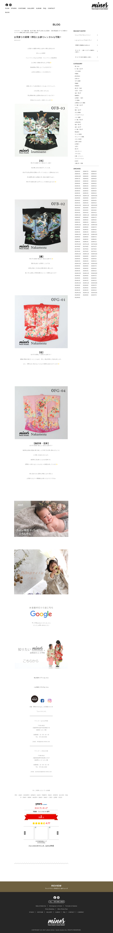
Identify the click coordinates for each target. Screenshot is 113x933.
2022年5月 (85, 200)
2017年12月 (78, 244)
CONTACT (51, 8)
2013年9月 (77, 285)
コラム (76, 107)
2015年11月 (86, 263)
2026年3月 (85, 173)
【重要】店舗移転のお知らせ (82, 45)
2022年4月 (94, 200)
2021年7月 (94, 207)
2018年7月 (94, 236)
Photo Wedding (49, 909)
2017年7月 (94, 246)
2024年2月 (85, 186)
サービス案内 (62, 30)
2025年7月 (77, 178)
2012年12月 (78, 292)
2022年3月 (77, 203)
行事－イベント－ (79, 156)
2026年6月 (94, 171)
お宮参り (32, 32)
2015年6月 (77, 268)
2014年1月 (94, 280)
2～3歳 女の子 (79, 105)
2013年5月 (85, 287)
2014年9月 (77, 275)
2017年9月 (77, 246)
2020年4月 (94, 220)
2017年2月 (85, 251)
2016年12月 (78, 254)
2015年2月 (85, 270)
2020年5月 (85, 220)
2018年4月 (94, 239)
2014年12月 (78, 273)
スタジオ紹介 (78, 139)
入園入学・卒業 (79, 163)
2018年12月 (78, 234)
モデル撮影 (78, 81)
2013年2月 (85, 290)
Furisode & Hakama (71, 906)
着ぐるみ (77, 66)
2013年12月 (78, 283)
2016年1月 (94, 261)
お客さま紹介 (26, 32)
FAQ (44, 8)
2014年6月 (77, 278)
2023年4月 (94, 190)
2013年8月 (85, 285)
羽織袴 (76, 83)
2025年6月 (85, 178)
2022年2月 (85, 203)
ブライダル (78, 153)
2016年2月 (85, 261)
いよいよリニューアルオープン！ (83, 40)
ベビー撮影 (24, 30)
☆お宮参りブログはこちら (41, 687)
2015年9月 (77, 266)
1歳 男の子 (78, 93)
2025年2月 (94, 181)
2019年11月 (86, 224)
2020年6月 (77, 220)
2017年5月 (85, 249)
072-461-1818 (56, 901)
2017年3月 (77, 251)
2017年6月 (77, 249)
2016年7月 (94, 256)
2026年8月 (77, 171)
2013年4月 (94, 287)
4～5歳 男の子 (79, 129)
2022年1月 (94, 203)
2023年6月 (77, 190)
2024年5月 (94, 183)
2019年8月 (85, 227)
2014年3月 (77, 280)
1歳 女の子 (78, 127)
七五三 (76, 146)
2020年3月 (77, 222)
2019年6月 (77, 229)
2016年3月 (77, 261)
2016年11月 (86, 254)
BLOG (7, 12)
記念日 (36, 32)
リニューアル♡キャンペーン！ (83, 35)
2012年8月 (85, 295)
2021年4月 (94, 210)
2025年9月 (85, 176)
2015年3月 (77, 270)
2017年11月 (86, 244)
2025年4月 (77, 181)
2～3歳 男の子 (79, 119)
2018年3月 (77, 241)
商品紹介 (56, 30)
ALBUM (38, 8)
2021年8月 (85, 207)
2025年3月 (85, 181)
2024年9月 (77, 183)
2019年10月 (94, 224)
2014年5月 (85, 278)
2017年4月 (94, 249)
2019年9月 (77, 227)
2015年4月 (94, 268)
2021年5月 (85, 210)
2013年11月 (86, 283)
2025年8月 (94, 176)
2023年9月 (85, 188)
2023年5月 (85, 190)
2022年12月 (78, 195)
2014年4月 (94, 278)
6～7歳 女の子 (79, 68)
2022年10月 (94, 195)
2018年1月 (94, 241)
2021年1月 (94, 212)
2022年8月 (85, 198)
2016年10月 (94, 254)
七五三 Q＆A (78, 90)
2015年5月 (85, 268)
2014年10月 (94, 273)
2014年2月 (85, 280)
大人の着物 (78, 112)
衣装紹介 (77, 85)
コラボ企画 (78, 71)
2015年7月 (94, 266)
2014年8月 (85, 275)
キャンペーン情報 (79, 136)
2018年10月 (94, 234)
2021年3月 (77, 212)
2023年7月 (94, 188)
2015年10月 (94, 263)
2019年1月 (94, 232)
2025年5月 (94, 178)
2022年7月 (94, 198)
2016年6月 (77, 258)
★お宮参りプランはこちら (41, 677)
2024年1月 (94, 186)
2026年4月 (77, 173)
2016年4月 (94, 258)
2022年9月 (77, 198)
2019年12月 (78, 224)
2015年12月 (78, 263)
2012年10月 (94, 292)
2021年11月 (86, 205)
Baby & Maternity (41, 906)
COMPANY (81, 912)
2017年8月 (85, 246)
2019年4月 (94, 229)
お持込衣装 (78, 122)
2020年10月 (94, 215)
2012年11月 (86, 292)
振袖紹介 (77, 95)
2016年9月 (77, 256)
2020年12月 (78, 215)
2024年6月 (85, 183)
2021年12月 (78, 205)
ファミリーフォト (79, 158)
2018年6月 (77, 239)
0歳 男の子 (37, 30)
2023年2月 (85, 193)
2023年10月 (78, 188)
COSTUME (22, 8)
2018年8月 (85, 236)
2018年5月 (85, 239)
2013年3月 (77, 290)
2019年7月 (94, 227)
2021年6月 (77, 210)
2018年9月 (77, 236)
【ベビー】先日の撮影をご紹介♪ (83, 57)
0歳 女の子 (30, 30)
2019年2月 (85, 232)
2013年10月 (94, 283)
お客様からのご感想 (80, 102)
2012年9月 (77, 295)
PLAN (7, 8)
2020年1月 (94, 222)
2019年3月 (77, 232)
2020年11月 (86, 215)
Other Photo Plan (63, 909)
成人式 (76, 148)
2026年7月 (85, 171)
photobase (77, 76)
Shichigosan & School (55, 906)
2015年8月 (85, 266)
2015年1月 (94, 270)
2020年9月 (77, 217)
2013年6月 (77, 287)
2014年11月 (86, 273)
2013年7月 (94, 285)
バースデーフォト (79, 115)
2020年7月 (94, 217)
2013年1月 (94, 290)
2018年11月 (86, 234)
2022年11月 (86, 195)
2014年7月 (94, 275)
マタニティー (78, 151)
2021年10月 (94, 205)
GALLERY (30, 8)
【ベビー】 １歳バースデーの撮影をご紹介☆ (84, 51)
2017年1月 (94, 251)
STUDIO (14, 8)
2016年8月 (85, 256)
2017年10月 (94, 244)
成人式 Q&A (78, 88)
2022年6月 (77, 200)
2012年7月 (94, 295)
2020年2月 (85, 222)
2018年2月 (85, 241)
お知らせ (43, 30)
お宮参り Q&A (49, 30)
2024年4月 (77, 186)
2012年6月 (77, 297)
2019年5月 (85, 229)
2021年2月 (85, 212)
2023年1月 (94, 193)
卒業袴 (76, 73)
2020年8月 (85, 217)
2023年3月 (77, 193)
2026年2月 (94, 173)
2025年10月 (78, 176)
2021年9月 (77, 207)
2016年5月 (85, 258)
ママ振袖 (77, 100)
